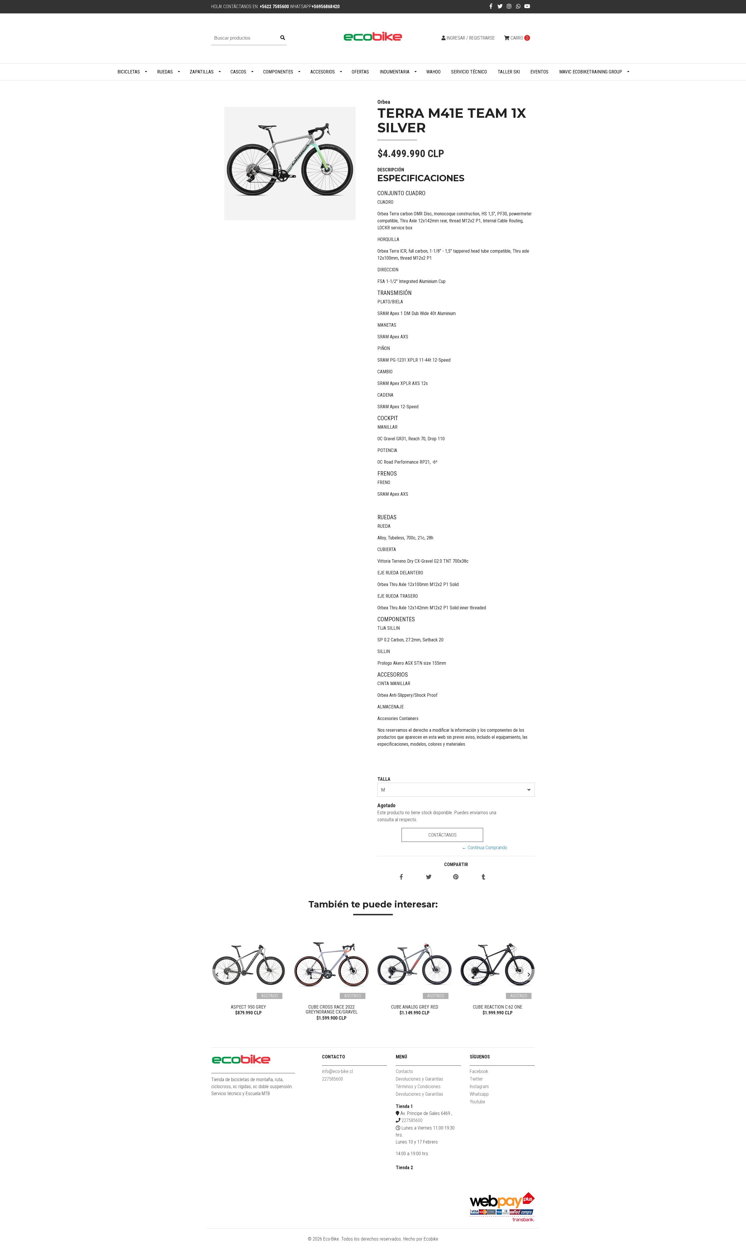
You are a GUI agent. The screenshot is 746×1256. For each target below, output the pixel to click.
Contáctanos (442, 835)
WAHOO (433, 72)
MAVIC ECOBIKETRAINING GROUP (590, 72)
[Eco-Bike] (373, 38)
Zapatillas (202, 72)
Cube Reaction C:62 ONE (497, 1007)
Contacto (404, 1071)
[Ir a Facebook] (491, 6)
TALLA (383, 779)
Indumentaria (394, 72)
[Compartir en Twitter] (429, 877)
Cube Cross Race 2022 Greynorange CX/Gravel (332, 1009)
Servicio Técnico (469, 72)
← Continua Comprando (484, 847)
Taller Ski (509, 72)
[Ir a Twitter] (500, 6)
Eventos (539, 72)
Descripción (390, 170)
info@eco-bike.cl (337, 1071)
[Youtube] (527, 6)
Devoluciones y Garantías (419, 1079)
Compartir (456, 864)
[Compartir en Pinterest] (456, 877)
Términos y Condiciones (418, 1086)
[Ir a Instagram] (509, 6)
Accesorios (322, 72)
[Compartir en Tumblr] (483, 877)
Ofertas (360, 72)
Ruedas (165, 72)
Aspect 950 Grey (248, 1007)
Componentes (278, 72)
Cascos (238, 72)
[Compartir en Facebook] (401, 877)
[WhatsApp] (518, 6)
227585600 (332, 1079)
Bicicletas (128, 72)
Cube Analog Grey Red (414, 1007)
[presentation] (217, 975)
